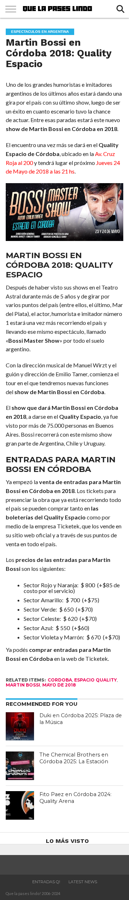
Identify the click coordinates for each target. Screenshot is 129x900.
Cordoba (60, 680)
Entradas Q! (46, 881)
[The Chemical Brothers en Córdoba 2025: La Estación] (20, 765)
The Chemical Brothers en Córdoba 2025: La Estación (73, 758)
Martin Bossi (23, 685)
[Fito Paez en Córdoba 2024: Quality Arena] (20, 805)
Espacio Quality (95, 680)
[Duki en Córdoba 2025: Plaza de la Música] (20, 726)
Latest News (82, 881)
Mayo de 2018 (59, 685)
